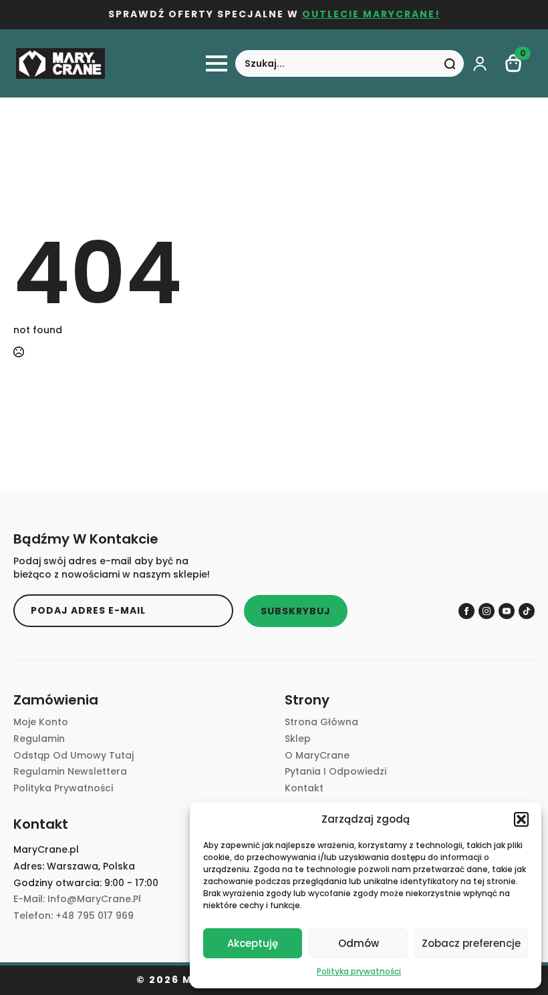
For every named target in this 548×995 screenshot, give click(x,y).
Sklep (298, 739)
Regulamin (39, 739)
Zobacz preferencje (471, 943)
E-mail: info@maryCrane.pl (77, 899)
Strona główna (321, 722)
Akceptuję (252, 943)
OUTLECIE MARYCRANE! (371, 14)
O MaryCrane (317, 755)
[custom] (527, 611)
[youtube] (507, 611)
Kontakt (304, 788)
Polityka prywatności (359, 971)
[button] (521, 819)
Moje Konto (40, 722)
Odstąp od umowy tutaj (73, 755)
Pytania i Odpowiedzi (335, 771)
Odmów (358, 943)
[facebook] (466, 611)
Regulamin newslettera (70, 771)
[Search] (449, 64)
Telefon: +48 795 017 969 (73, 916)
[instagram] (486, 611)
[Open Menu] (216, 63)
